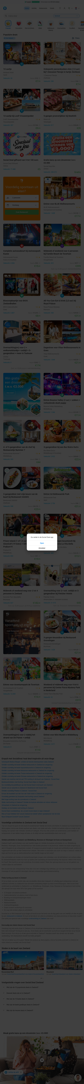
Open (42, 543)
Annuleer (42, 548)
